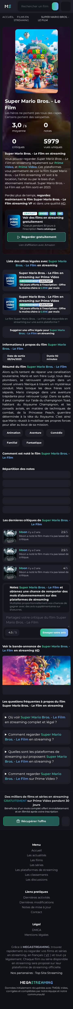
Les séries (36, 865)
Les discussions (36, 879)
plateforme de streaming (30, 967)
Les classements (36, 875)
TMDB (56, 987)
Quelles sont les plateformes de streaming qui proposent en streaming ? (36, 756)
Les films (36, 860)
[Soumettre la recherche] (55, 6)
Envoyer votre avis (54, 632)
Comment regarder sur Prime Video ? (33, 776)
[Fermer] (66, 821)
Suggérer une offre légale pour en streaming (37, 332)
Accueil (8, 16)
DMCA (36, 930)
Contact (36, 912)
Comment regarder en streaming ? (33, 737)
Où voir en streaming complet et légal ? (35, 719)
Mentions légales (36, 935)
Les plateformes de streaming (36, 870)
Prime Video (27, 167)
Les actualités (36, 855)
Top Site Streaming (48, 973)
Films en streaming (21, 18)
